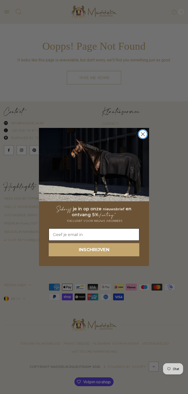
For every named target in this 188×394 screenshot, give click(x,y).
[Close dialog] (143, 134)
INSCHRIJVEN (94, 249)
